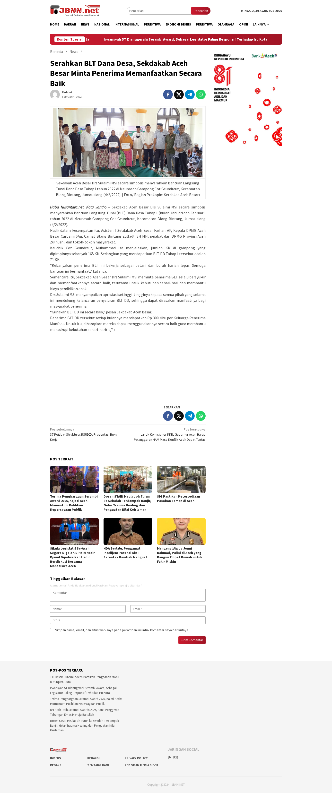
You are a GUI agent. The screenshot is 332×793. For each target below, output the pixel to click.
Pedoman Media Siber (141, 765)
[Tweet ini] (179, 94)
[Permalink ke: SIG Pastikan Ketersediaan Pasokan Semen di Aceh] (181, 479)
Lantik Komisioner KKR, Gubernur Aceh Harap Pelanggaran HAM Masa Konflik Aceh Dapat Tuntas (170, 434)
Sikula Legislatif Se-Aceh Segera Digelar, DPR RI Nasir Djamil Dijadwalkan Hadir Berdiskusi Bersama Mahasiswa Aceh (72, 557)
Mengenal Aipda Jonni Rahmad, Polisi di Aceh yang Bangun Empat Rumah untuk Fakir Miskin (179, 555)
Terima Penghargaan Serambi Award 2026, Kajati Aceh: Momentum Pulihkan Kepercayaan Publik (74, 503)
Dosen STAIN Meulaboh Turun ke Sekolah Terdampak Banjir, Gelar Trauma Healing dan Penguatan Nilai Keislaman (127, 503)
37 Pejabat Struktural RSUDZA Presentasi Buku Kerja (83, 434)
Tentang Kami (98, 765)
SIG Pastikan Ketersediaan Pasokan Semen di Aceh (178, 498)
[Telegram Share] (190, 94)
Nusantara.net (72, 207)
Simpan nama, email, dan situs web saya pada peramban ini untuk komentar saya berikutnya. (122, 630)
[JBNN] (75, 10)
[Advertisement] (128, 366)
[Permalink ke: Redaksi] (55, 94)
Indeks (55, 758)
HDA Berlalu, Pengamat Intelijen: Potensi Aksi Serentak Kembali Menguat (125, 552)
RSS (175, 757)
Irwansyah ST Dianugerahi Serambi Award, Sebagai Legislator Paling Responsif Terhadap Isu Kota (161, 39)
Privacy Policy (136, 758)
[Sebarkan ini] (168, 94)
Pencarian (201, 11)
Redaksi (93, 758)
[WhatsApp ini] (201, 94)
